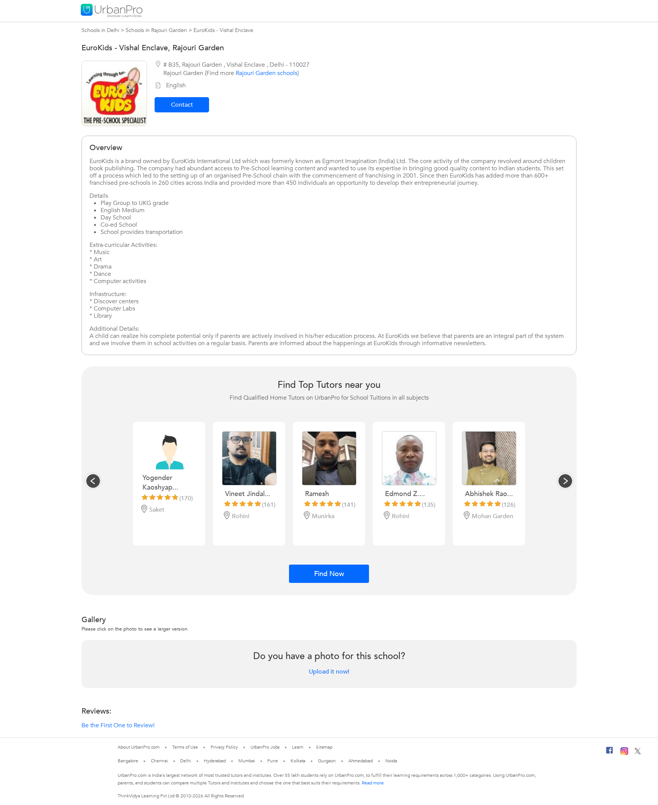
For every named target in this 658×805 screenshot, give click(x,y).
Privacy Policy (224, 747)
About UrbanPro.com (139, 747)
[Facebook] (609, 753)
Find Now (329, 574)
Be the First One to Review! (118, 725)
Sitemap (324, 747)
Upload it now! (329, 671)
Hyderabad (215, 761)
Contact (182, 105)
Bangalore (128, 761)
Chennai (159, 761)
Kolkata (298, 761)
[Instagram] (624, 754)
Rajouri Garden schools (266, 73)
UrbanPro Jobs (265, 747)
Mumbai (246, 761)
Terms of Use (185, 747)
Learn (297, 747)
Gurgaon (326, 761)
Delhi (185, 761)
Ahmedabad (360, 761)
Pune (272, 761)
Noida (391, 761)
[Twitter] (637, 753)
